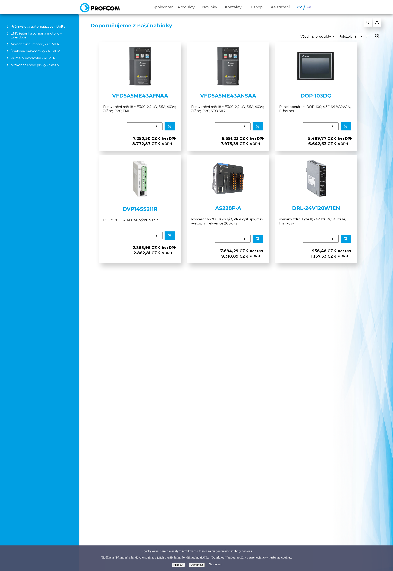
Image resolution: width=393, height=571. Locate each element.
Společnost (163, 7)
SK (308, 7)
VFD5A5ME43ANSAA (228, 96)
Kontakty (233, 7)
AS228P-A (228, 208)
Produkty (186, 7)
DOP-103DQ (316, 96)
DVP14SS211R (140, 209)
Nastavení (215, 564)
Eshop (257, 7)
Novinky (209, 7)
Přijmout (178, 564)
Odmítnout (197, 564)
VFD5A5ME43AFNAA (140, 96)
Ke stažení (280, 7)
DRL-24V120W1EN (316, 208)
